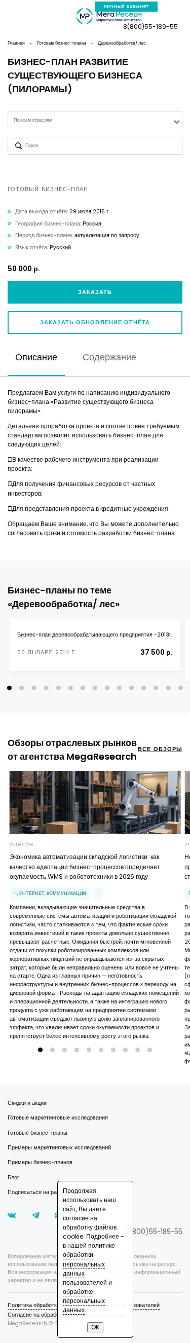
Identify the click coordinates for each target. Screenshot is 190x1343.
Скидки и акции (27, 1103)
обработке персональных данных (84, 1300)
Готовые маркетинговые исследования (58, 1118)
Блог (13, 1177)
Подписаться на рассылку (41, 1192)
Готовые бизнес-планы (37, 1133)
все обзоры (160, 749)
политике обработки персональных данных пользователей (89, 1263)
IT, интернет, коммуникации (49, 893)
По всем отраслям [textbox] (33, 120)
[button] (9, 688)
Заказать (95, 292)
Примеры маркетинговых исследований (59, 1147)
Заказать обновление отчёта (95, 322)
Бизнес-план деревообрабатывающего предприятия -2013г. (94, 635)
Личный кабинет (126, 7)
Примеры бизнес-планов (40, 1162)
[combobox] (95, 120)
